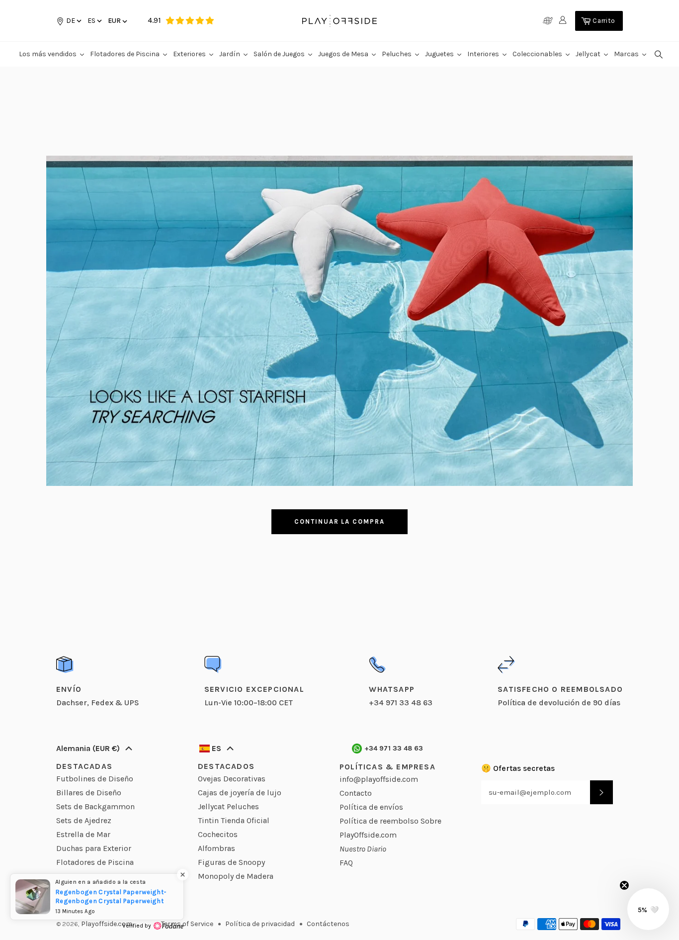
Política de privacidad (260, 924)
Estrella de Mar (83, 834)
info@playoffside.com (379, 779)
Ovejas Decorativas (231, 778)
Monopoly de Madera (235, 876)
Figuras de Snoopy (231, 862)
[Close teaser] (624, 885)
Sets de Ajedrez (83, 820)
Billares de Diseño (88, 792)
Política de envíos (371, 807)
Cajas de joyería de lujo (239, 792)
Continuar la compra (339, 521)
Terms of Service (187, 924)
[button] (93, 20)
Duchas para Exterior (93, 848)
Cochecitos (218, 834)
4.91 (154, 20)
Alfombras (216, 848)
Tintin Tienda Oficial (233, 820)
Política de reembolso (379, 821)
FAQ (346, 862)
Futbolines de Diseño (94, 778)
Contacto (356, 793)
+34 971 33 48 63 (394, 748)
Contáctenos (328, 924)
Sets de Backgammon (95, 806)
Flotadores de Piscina (95, 862)
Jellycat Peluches (228, 806)
